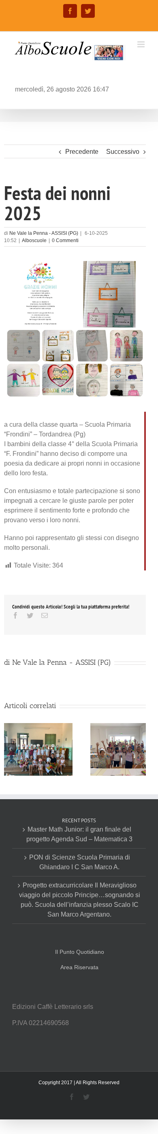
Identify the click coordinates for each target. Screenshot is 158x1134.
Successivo (122, 151)
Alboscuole (34, 240)
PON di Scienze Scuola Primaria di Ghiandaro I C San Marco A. (79, 862)
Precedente (81, 151)
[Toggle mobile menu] (141, 44)
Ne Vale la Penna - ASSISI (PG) (43, 233)
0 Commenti (65, 240)
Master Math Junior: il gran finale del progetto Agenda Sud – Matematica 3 (79, 834)
